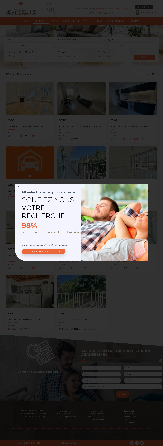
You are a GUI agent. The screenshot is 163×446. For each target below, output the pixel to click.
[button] (43, 251)
